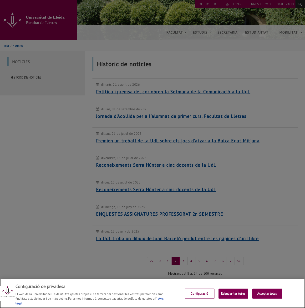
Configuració (199, 294)
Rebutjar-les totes (233, 294)
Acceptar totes (267, 294)
